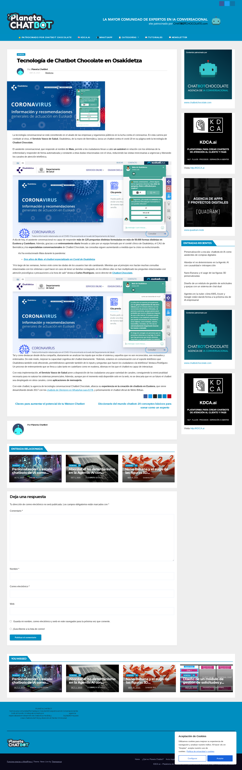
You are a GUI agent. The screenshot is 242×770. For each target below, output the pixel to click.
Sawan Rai (148, 478)
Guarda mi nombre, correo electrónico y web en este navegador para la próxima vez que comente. (61, 621)
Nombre (14, 569)
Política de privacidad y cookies (200, 751)
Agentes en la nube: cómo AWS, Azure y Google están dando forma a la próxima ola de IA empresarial (207, 297)
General (21, 54)
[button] (233, 37)
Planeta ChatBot (39, 69)
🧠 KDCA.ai (84, 37)
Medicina (49, 73)
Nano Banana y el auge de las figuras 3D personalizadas (146, 472)
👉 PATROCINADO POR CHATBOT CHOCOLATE (45, 37)
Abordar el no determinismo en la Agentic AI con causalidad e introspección (92, 472)
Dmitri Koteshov (37, 478)
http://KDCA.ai (197, 168)
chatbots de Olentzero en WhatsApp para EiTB (70, 390)
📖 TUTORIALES (154, 37)
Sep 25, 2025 (191, 688)
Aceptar (220, 758)
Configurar (192, 758)
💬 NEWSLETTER (178, 37)
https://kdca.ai (57, 715)
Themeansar (57, 762)
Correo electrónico (20, 586)
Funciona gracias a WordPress (19, 762)
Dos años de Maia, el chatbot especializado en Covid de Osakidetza (59, 259)
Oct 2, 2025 (19, 688)
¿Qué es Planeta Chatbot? (153, 759)
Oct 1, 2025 (76, 688)
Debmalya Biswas (94, 478)
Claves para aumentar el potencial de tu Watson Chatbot (50, 403)
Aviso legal (170, 759)
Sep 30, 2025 (134, 688)
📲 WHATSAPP (104, 37)
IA (23, 465)
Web (12, 604)
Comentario (16, 511)
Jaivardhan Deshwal (213, 688)
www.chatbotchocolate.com (197, 102)
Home (137, 759)
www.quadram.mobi (194, 230)
